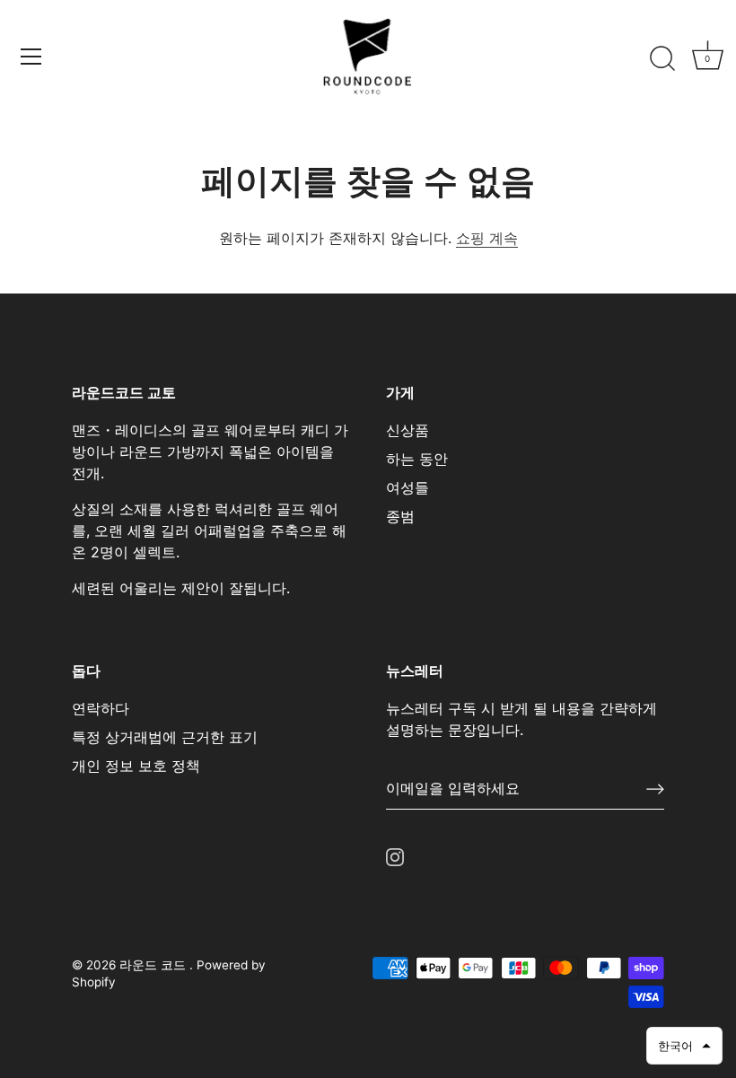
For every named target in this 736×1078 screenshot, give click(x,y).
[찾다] (662, 59)
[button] (684, 1046)
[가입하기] (655, 789)
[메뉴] (31, 56)
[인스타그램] (395, 856)
